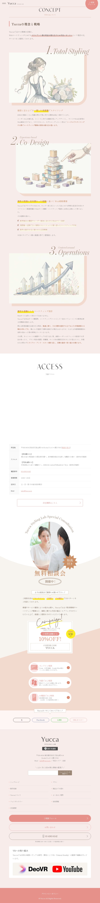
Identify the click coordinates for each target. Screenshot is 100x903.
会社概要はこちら (50, 503)
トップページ (14, 18)
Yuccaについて (15, 795)
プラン (55, 18)
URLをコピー (78, 720)
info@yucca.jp (26, 491)
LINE (59, 720)
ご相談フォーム (50, 818)
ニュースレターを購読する (65, 773)
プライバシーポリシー (50, 893)
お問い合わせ (50, 827)
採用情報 (56, 801)
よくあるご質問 (58, 795)
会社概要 (13, 808)
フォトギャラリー (16, 801)
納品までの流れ (58, 788)
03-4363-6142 (26, 471)
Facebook (41, 720)
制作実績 (13, 788)
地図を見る (66, 447)
